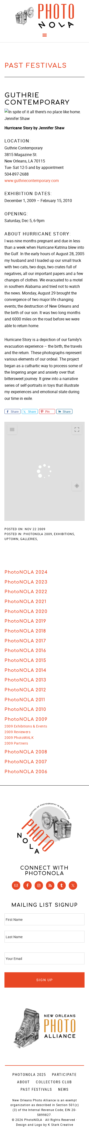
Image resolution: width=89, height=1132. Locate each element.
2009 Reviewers (17, 731)
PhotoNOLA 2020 (25, 611)
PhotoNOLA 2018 (25, 631)
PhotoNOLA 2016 (25, 650)
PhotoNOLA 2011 (24, 699)
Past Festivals (36, 1089)
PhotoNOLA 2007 (25, 761)
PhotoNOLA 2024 (26, 572)
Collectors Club (54, 1081)
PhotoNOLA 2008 (25, 751)
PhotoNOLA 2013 (25, 680)
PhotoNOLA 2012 (25, 689)
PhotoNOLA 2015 (25, 660)
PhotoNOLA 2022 (25, 591)
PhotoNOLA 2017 (25, 640)
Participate (64, 1074)
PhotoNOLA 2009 (25, 719)
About (23, 1081)
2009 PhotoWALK (19, 737)
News (63, 1089)
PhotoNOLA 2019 (25, 621)
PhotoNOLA (44, 16)
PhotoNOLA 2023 (25, 582)
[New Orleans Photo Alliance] (44, 1047)
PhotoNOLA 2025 (29, 1074)
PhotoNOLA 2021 (25, 601)
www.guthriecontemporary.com (31, 180)
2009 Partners (16, 743)
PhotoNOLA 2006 (25, 771)
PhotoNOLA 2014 (25, 670)
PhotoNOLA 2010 (25, 709)
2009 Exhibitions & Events (25, 726)
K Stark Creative (60, 1125)
